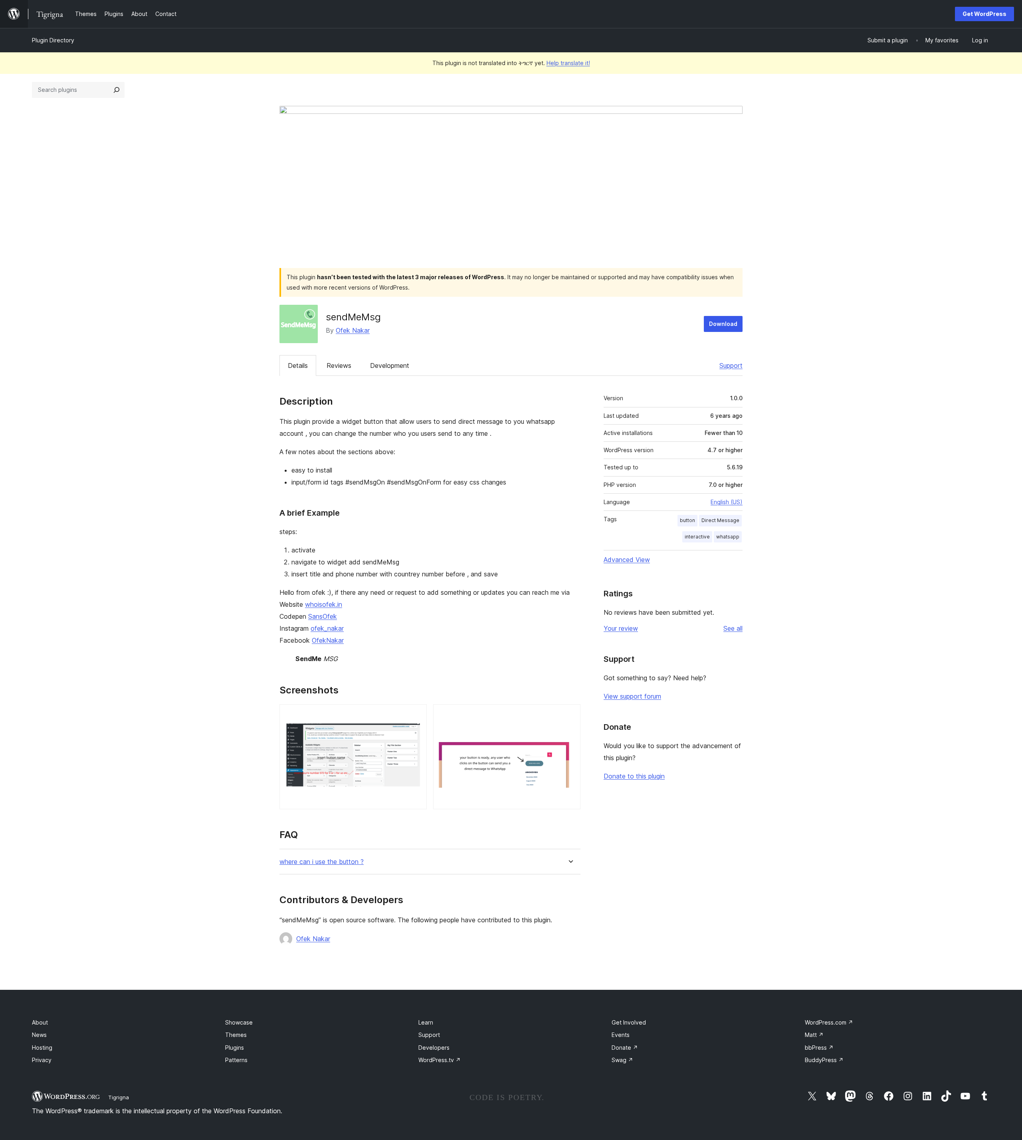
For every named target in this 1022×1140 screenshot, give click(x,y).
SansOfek (322, 616)
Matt (814, 1034)
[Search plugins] (117, 90)
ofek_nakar (327, 628)
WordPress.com (829, 1022)
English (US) (727, 502)
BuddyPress (824, 1060)
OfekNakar (328, 640)
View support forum (632, 696)
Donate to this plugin (634, 776)
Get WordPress (984, 13)
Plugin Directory (53, 40)
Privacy (41, 1060)
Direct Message (720, 520)
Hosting (42, 1047)
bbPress (819, 1047)
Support (731, 365)
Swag (622, 1060)
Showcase (239, 1022)
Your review (621, 628)
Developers (434, 1047)
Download (723, 323)
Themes (236, 1034)
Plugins (234, 1047)
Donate (625, 1047)
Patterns (236, 1060)
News (39, 1034)
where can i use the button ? (321, 862)
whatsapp (727, 537)
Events (621, 1034)
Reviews (339, 365)
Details (298, 365)
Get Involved (629, 1022)
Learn (425, 1022)
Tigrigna (118, 1097)
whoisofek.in (323, 604)
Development (389, 365)
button (687, 520)
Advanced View (627, 560)
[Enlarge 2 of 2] (570, 715)
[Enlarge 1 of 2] (416, 715)
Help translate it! (568, 63)
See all (733, 628)
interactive (697, 537)
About (40, 1022)
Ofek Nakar (353, 330)
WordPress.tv (439, 1060)
